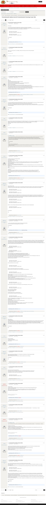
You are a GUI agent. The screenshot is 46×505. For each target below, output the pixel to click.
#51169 (44, 155)
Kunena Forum (24, 497)
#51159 (44, 61)
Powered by (21, 497)
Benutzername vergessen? (10, 13)
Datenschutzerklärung (25, 504)
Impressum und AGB (20, 504)
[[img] (40, 242)
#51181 (44, 335)
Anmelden (10, 71)
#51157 (44, 22)
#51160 (44, 76)
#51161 (44, 99)
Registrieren (15, 13)
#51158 (44, 47)
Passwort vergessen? (3, 13)
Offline (4, 125)
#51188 (44, 383)
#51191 (44, 404)
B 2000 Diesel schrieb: (12, 422)
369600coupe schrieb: (12, 135)
